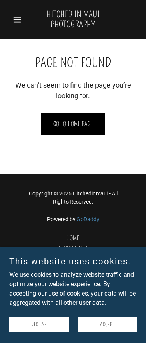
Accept (107, 324)
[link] (73, 25)
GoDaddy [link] (88, 219)
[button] (18, 19)
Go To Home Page (73, 124)
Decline (39, 324)
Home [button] (73, 238)
